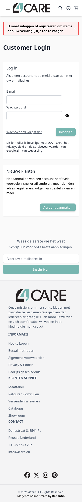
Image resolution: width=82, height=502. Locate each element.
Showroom (16, 415)
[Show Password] (67, 115)
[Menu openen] (8, 8)
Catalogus (15, 408)
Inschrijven (41, 269)
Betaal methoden (21, 350)
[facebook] (27, 475)
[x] (36, 475)
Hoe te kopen (18, 343)
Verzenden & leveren (24, 401)
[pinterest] (55, 475)
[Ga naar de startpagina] (31, 8)
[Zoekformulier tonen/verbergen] (60, 8)
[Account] (68, 8)
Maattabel (16, 387)
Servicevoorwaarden (46, 146)
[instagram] (46, 475)
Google (11, 150)
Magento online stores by (41, 496)
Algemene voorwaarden (26, 358)
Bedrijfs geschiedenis (24, 372)
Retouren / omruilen (23, 394)
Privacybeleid (15, 146)
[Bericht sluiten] (75, 28)
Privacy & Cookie (20, 365)
